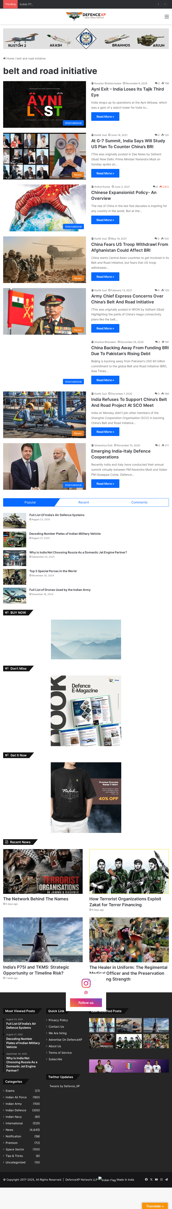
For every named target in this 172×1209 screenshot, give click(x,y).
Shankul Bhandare (105, 342)
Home (10, 58)
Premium (12, 1142)
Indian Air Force (16, 1097)
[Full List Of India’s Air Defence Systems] (14, 521)
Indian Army (14, 1103)
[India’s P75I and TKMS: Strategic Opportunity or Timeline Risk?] (43, 939)
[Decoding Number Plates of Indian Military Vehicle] (14, 539)
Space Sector (15, 1149)
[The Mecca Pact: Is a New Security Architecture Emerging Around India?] (102, 1025)
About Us (55, 1046)
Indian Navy (14, 1116)
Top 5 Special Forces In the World (53, 571)
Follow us (86, 1002)
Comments (139, 502)
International (14, 1123)
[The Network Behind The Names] (43, 871)
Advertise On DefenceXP (65, 1039)
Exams (10, 1090)
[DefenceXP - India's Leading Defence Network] (86, 16)
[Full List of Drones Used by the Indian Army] (14, 595)
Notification (13, 1136)
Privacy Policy (58, 1020)
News (9, 1129)
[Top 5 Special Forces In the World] (14, 577)
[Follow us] (86, 985)
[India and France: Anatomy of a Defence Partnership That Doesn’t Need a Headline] (129, 1025)
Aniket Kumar (102, 186)
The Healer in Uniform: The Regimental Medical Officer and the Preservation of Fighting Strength (128, 973)
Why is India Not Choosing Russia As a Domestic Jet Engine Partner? (78, 552)
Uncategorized (15, 1162)
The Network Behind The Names (35, 898)
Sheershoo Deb (103, 445)
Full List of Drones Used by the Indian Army (60, 589)
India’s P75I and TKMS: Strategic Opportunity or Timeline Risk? (60, 4)
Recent (83, 502)
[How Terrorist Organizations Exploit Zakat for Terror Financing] (129, 871)
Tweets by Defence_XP (65, 1086)
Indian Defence (16, 1110)
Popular (30, 502)
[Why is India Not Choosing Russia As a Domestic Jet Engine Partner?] (14, 558)
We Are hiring (57, 1033)
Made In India (125, 1179)
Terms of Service (60, 1052)
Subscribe (55, 1059)
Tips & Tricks (14, 1156)
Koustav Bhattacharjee (107, 83)
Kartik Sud (100, 135)
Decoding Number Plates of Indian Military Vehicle (65, 533)
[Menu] (167, 18)
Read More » (105, 116)
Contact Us (56, 1026)
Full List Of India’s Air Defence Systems (57, 515)
